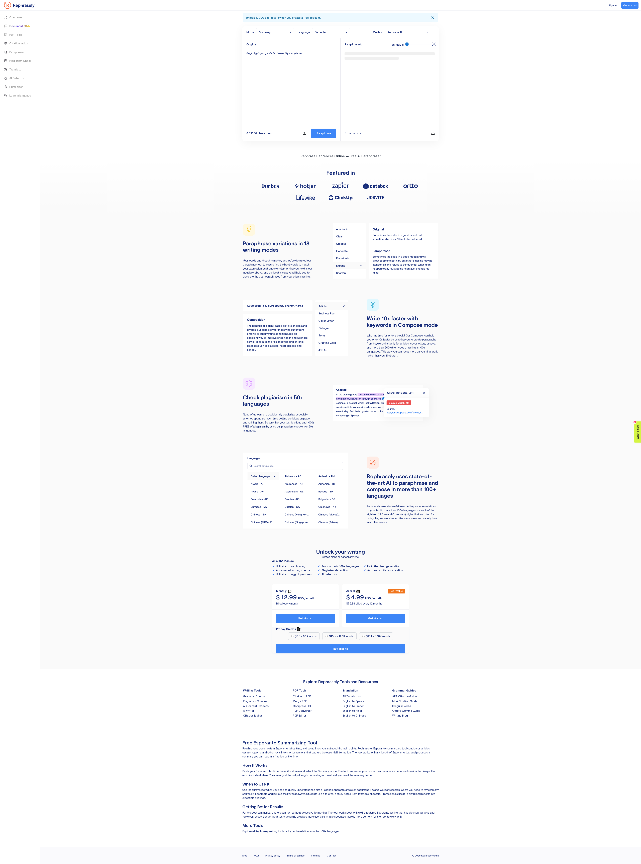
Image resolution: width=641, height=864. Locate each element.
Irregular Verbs (401, 706)
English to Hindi (352, 710)
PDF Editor (299, 715)
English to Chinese (354, 715)
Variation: (397, 44)
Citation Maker (252, 715)
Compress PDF (302, 706)
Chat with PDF (302, 696)
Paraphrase (324, 133)
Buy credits (340, 648)
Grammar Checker (255, 696)
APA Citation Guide (404, 696)
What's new (636, 430)
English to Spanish (354, 701)
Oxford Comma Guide (406, 710)
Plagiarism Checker (255, 701)
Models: (378, 32)
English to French (353, 706)
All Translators (352, 696)
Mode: (250, 32)
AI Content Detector (256, 706)
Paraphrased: (353, 44)
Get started (305, 618)
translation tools (305, 831)
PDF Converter (302, 710)
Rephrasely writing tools (269, 831)
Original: (251, 44)
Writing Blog (400, 715)
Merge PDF (300, 701)
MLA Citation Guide (404, 701)
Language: (304, 32)
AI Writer (248, 710)
